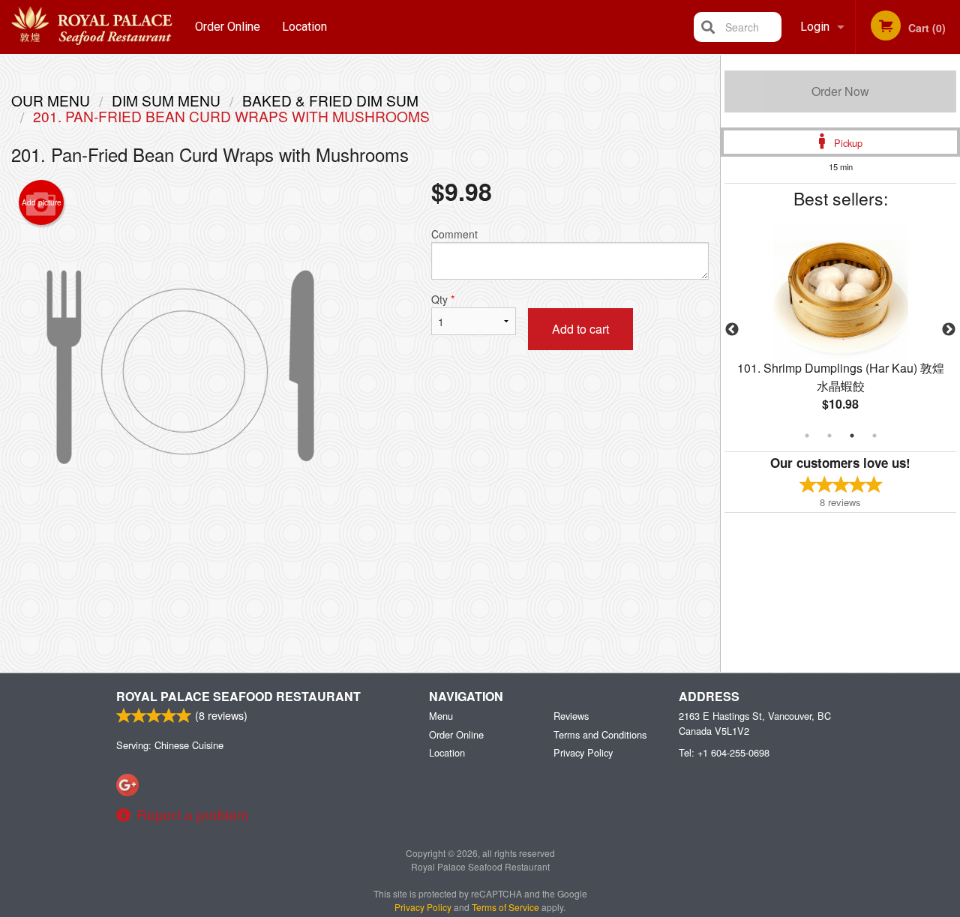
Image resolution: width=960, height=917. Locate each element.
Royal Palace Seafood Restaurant (238, 696)
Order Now (840, 91)
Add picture (42, 202)
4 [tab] (874, 435)
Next (948, 329)
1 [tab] (807, 435)
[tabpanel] (840, 329)
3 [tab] (852, 435)
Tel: (724, 752)
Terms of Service (505, 907)
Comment (454, 233)
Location (304, 26)
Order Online (227, 26)
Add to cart (580, 328)
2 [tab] (829, 435)
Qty (442, 299)
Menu (441, 716)
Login (815, 26)
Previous (732, 329)
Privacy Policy (583, 752)
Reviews (571, 716)
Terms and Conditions (600, 734)
